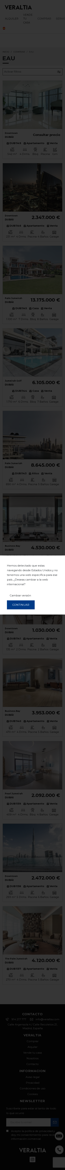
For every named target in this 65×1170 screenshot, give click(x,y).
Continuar (20, 604)
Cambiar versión (20, 595)
